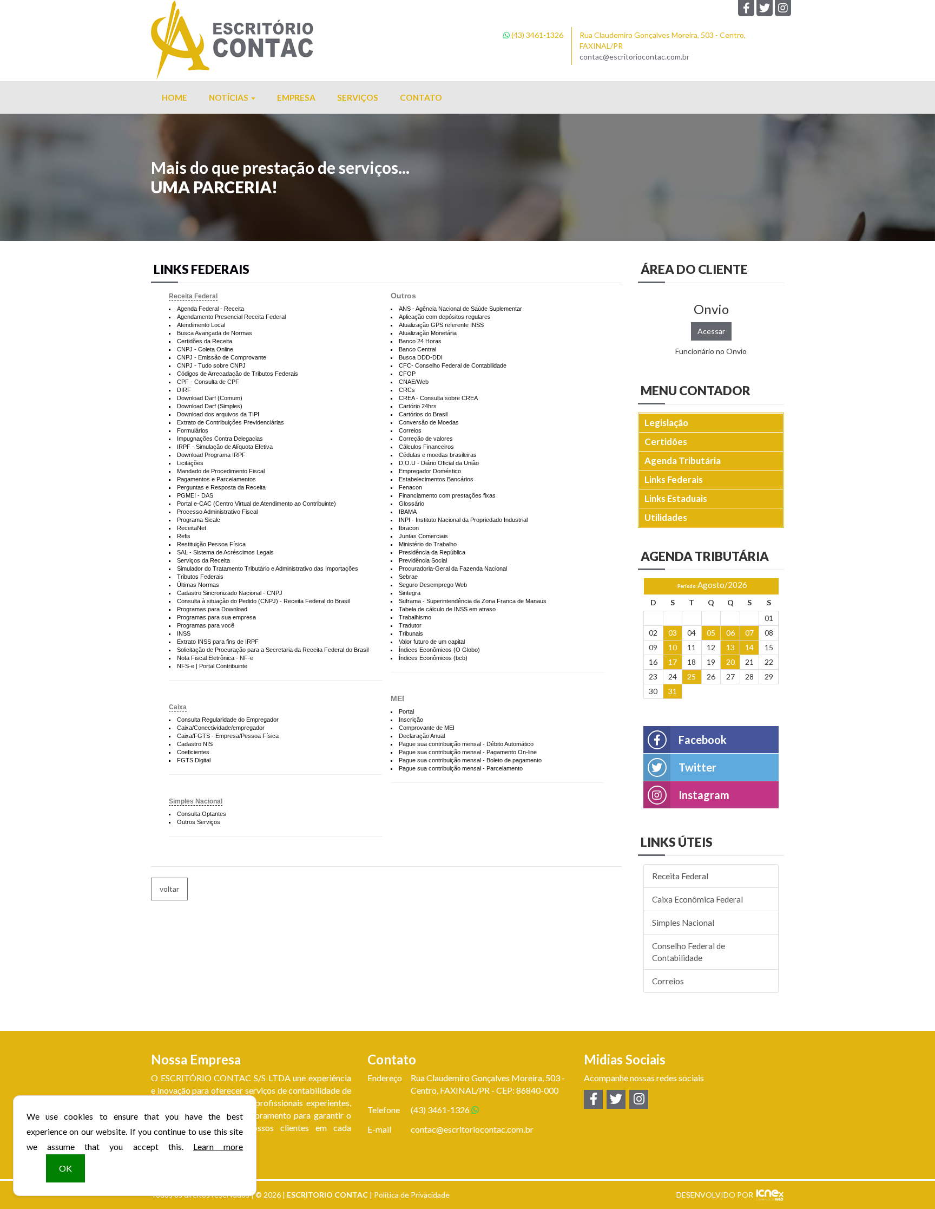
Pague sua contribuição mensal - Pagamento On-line (468, 752)
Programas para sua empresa (216, 617)
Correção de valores (426, 438)
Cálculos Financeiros (426, 446)
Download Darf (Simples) (209, 406)
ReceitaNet (191, 528)
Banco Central (417, 349)
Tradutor (410, 625)
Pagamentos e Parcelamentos (216, 479)
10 (672, 647)
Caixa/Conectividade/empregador (221, 727)
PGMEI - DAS (195, 495)
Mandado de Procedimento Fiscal (221, 471)
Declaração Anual (422, 736)
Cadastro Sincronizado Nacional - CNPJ (229, 593)
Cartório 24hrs (418, 406)
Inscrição (411, 719)
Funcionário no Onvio (711, 351)
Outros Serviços (198, 822)
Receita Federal (193, 296)
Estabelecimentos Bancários (436, 479)
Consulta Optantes (201, 814)
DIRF (184, 390)
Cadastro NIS (195, 744)
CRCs (407, 390)
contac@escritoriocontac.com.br (634, 56)
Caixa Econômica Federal (697, 899)
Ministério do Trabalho (428, 544)
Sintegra (409, 593)
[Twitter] (764, 8)
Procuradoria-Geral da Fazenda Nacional (453, 568)
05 (711, 632)
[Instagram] (783, 8)
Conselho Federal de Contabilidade (688, 952)
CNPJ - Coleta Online (205, 349)
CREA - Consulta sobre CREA (438, 398)
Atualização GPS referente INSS (441, 325)
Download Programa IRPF (211, 455)
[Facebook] (746, 8)
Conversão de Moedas (429, 422)
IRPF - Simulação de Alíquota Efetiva (225, 446)
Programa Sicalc (198, 520)
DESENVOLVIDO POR (714, 1194)
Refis (183, 536)
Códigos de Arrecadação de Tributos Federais (237, 373)
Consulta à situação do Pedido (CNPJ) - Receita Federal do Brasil (263, 601)
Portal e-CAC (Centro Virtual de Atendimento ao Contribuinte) (256, 503)
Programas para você (205, 625)
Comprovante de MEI (427, 727)
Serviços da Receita (203, 560)
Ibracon (409, 528)
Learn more (218, 1146)
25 (691, 676)
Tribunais (411, 633)
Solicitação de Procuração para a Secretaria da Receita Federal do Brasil (272, 649)
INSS (183, 633)
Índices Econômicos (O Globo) (439, 649)
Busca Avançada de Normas (214, 333)
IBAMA (408, 511)
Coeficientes (193, 752)
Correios (410, 430)
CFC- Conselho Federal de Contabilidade (452, 365)
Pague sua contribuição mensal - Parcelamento (461, 768)
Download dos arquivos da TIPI (218, 414)
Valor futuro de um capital (432, 641)
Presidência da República (432, 552)
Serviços (357, 97)
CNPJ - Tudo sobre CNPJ (211, 365)
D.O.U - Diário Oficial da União (439, 463)
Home (174, 97)
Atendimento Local (201, 325)
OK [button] (65, 1168)
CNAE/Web (414, 381)
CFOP (407, 373)
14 (749, 647)
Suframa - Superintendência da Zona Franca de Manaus (472, 601)
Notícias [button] (229, 97)
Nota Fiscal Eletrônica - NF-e (215, 658)
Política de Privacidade (412, 1194)
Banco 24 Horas (420, 341)
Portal (406, 711)
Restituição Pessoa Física (211, 544)
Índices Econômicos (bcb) (433, 658)
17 (672, 661)
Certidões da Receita (204, 341)
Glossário (411, 503)
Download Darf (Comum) (209, 398)
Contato (421, 97)
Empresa (296, 97)
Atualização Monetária (428, 333)
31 (672, 691)
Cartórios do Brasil (423, 414)
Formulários (192, 430)
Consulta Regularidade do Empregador (228, 719)
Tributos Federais (200, 576)
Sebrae (408, 576)
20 (730, 661)
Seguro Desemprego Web (433, 584)
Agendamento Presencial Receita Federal (231, 316)
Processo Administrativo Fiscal (217, 511)
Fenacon (410, 487)
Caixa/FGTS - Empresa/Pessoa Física (228, 736)
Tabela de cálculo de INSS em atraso (447, 609)
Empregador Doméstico (430, 471)
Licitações (190, 463)
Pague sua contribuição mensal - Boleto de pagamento (470, 760)
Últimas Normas (198, 584)
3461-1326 (537, 35)
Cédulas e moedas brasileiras (438, 455)
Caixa (178, 707)
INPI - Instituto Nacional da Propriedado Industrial (463, 520)
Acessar (711, 331)
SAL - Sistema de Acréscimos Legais (225, 552)
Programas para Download (212, 609)
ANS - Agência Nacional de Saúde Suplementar (460, 308)
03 (672, 632)
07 (749, 632)
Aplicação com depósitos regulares (445, 316)
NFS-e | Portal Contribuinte (212, 666)
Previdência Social (423, 560)
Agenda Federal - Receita (210, 308)
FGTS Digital (193, 760)
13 (730, 647)
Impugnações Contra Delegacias (220, 438)
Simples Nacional (195, 801)
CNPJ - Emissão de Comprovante (221, 357)
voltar (169, 888)
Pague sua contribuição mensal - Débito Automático (466, 744)
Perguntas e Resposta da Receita (221, 487)
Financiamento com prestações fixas (447, 495)
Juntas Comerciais (423, 536)
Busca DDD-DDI (421, 357)
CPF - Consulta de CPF (208, 381)
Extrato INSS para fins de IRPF (218, 641)
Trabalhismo (415, 617)
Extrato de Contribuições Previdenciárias (230, 422)
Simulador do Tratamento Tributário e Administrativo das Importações (267, 568)
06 (730, 632)
